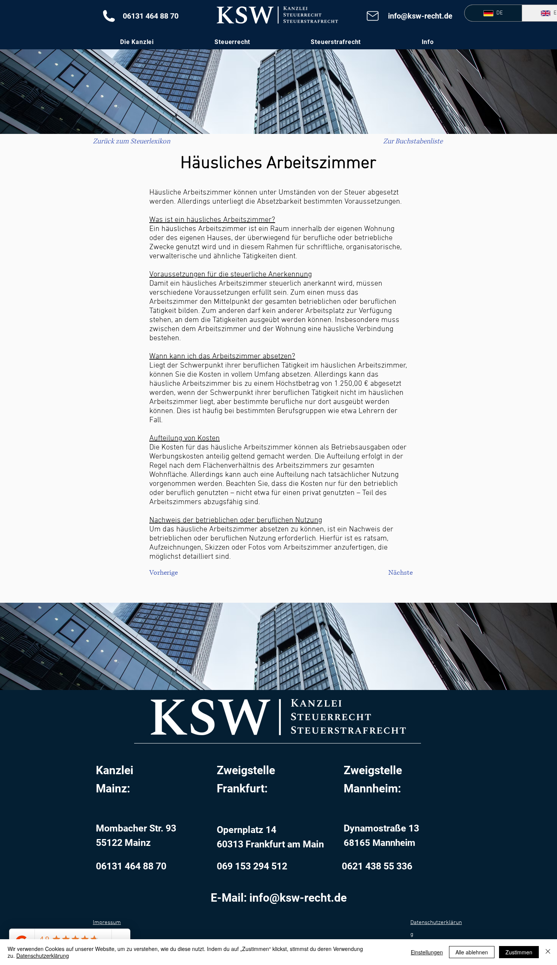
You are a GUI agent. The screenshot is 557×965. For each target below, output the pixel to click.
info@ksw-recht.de (420, 15)
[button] (428, 42)
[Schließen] (547, 952)
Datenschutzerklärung (42, 955)
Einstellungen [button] (427, 952)
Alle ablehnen (471, 952)
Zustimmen (518, 952)
